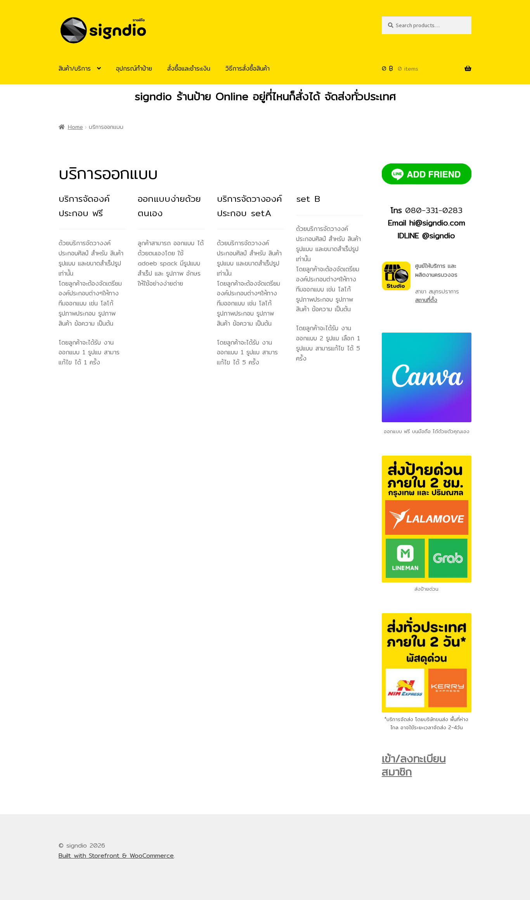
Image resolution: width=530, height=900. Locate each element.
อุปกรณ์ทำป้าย (134, 68)
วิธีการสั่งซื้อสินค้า (247, 68)
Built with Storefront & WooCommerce (116, 855)
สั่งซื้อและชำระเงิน (188, 68)
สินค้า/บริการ (75, 68)
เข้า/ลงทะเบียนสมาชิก (414, 765)
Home (75, 127)
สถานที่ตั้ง (426, 300)
